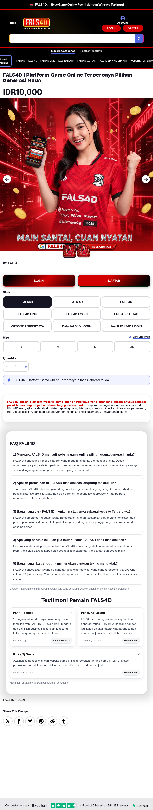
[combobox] (72, 38)
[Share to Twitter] (8, 721)
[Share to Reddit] (52, 721)
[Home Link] (36, 23)
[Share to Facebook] (19, 721)
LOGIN (111, 28)
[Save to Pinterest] (41, 721)
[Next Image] (146, 179)
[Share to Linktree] (30, 721)
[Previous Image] (7, 179)
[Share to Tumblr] (63, 721)
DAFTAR (133, 28)
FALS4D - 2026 (14, 699)
